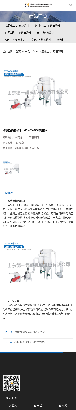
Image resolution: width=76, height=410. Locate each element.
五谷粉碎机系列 (45, 32)
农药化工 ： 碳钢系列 (17, 25)
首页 (18, 51)
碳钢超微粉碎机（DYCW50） (30, 331)
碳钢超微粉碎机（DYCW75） (30, 342)
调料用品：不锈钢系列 (47, 25)
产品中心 (30, 51)
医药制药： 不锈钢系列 (18, 32)
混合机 (60, 39)
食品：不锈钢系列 (41, 39)
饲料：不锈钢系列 (15, 39)
